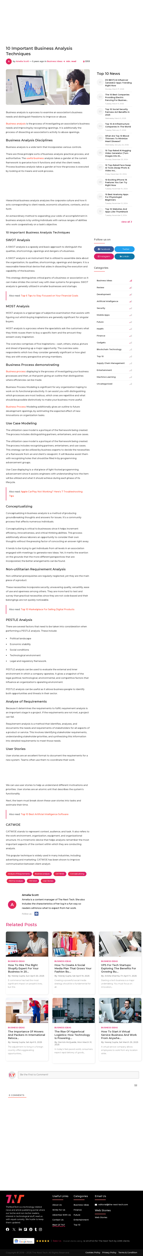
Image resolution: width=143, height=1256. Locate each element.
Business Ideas (54, 61)
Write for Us (58, 1210)
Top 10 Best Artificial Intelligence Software (44, 814)
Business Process (16, 406)
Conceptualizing (77, 874)
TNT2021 (33, 881)
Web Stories (101, 1217)
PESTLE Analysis (16, 881)
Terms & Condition (127, 1252)
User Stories (48, 881)
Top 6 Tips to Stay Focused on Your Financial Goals (49, 295)
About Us (57, 1205)
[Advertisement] (71, 31)
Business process (16, 371)
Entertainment (81, 1220)
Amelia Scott (22, 61)
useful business (35, 158)
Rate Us (57, 1241)
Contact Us (58, 1220)
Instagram (104, 256)
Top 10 (77, 1225)
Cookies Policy (92, 1252)
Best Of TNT (58, 1225)
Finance (78, 1210)
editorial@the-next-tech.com (113, 1204)
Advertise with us (61, 1215)
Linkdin (125, 256)
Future (77, 1215)
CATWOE (60, 874)
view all (125, 221)
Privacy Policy (109, 1252)
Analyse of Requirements (19, 874)
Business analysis (16, 123)
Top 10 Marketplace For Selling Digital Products (47, 609)
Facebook (105, 249)
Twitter (125, 249)
